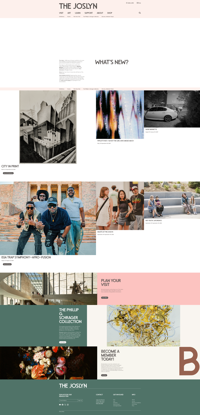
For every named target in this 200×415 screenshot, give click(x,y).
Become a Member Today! (108, 16)
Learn (77, 13)
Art (69, 13)
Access (133, 401)
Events (68, 16)
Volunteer (115, 402)
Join (114, 401)
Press (133, 405)
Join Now (104, 375)
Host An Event (116, 404)
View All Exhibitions (8, 173)
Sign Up (80, 400)
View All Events (7, 264)
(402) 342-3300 (99, 403)
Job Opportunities (117, 405)
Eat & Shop (134, 404)
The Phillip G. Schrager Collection (91, 16)
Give (114, 399)
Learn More (104, 297)
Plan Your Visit (77, 16)
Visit (61, 13)
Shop (109, 13)
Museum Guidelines (136, 402)
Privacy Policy (61, 411)
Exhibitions (61, 16)
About (100, 13)
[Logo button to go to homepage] (80, 6)
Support (89, 13)
